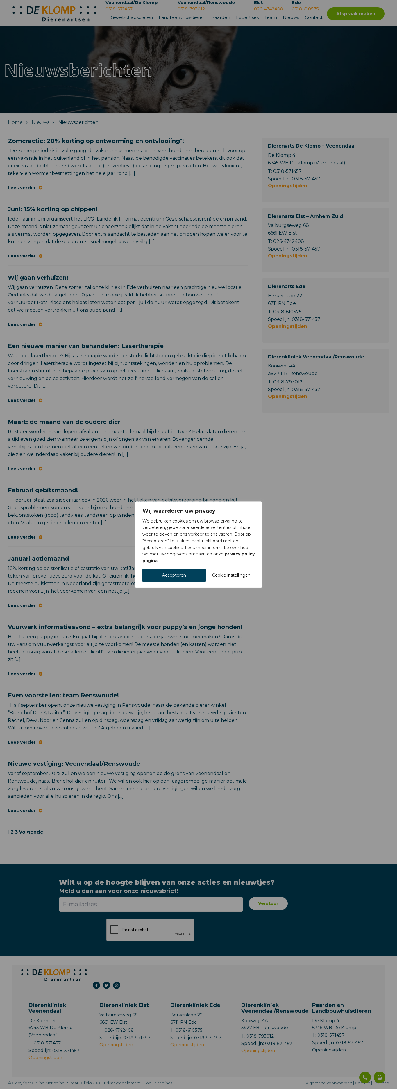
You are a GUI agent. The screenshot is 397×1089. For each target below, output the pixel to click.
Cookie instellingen (231, 575)
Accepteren (174, 575)
